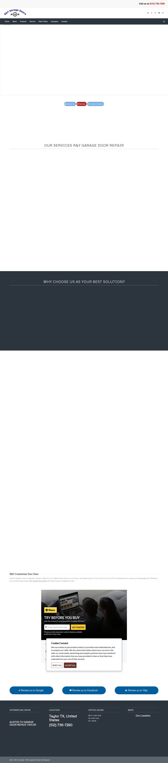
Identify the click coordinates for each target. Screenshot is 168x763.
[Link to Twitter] (148, 13)
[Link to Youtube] (159, 13)
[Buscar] (163, 21)
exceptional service (106, 258)
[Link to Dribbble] (163, 13)
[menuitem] (7, 21)
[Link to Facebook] (152, 13)
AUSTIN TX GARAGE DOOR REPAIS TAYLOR (23, 723)
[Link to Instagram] (155, 13)
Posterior (166, 57)
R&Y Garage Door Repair (38, 581)
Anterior (2, 57)
